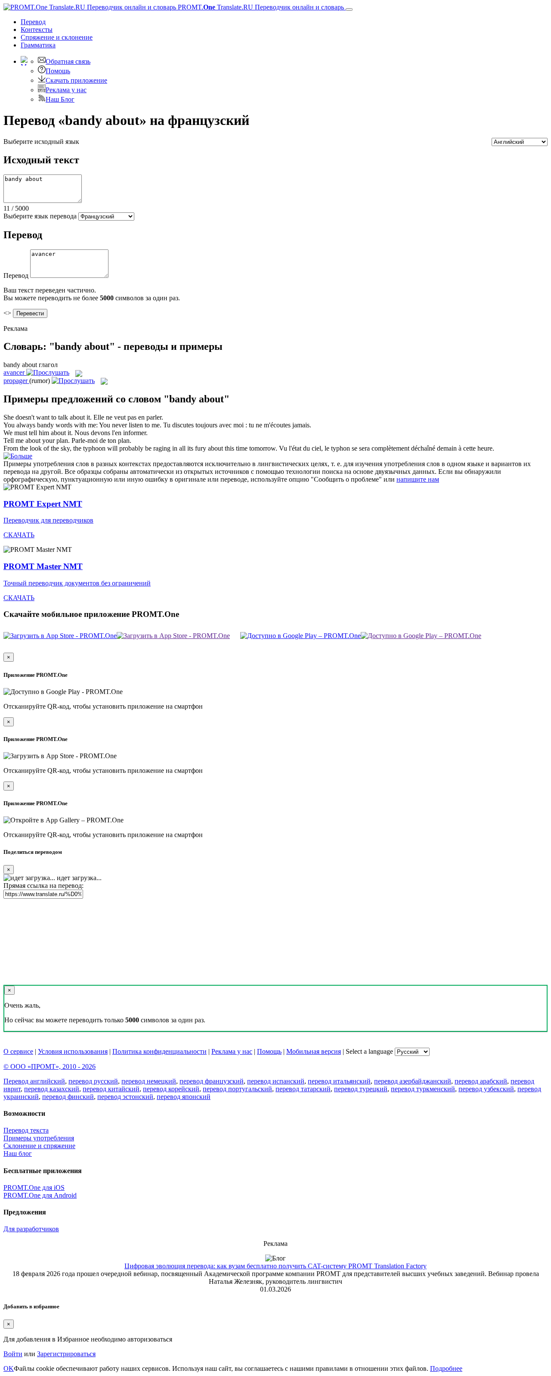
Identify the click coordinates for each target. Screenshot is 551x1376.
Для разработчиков (31, 1229)
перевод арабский (481, 1081)
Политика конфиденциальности (159, 1051)
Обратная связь (68, 61)
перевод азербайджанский (412, 1081)
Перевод (33, 21)
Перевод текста (26, 1130)
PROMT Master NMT (43, 566)
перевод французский (212, 1081)
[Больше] (17, 456)
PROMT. (260, 7)
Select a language (369, 1051)
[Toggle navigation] (349, 9)
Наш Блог (60, 99)
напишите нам (417, 479)
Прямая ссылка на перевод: (43, 885)
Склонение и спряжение (39, 1145)
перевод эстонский (125, 1096)
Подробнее (446, 1368)
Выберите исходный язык (41, 141)
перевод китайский (111, 1089)
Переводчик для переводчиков (48, 520)
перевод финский (68, 1096)
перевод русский (93, 1081)
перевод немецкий (148, 1081)
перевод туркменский (423, 1089)
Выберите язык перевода (40, 216)
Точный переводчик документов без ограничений (77, 583)
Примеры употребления (38, 1138)
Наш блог (17, 1153)
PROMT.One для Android (40, 1195)
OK (8, 1368)
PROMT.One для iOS (34, 1187)
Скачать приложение (76, 80)
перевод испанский (275, 1081)
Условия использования (73, 1051)
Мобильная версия (313, 1051)
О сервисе (18, 1051)
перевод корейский (171, 1089)
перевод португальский (237, 1089)
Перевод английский (34, 1081)
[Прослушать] (47, 372)
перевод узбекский (486, 1089)
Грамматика (38, 45)
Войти (12, 1353)
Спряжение (57, 37)
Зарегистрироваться (66, 1353)
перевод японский (183, 1096)
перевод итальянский (339, 1081)
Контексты (37, 29)
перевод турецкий (360, 1089)
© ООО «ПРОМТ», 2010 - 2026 (49, 1066)
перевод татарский (303, 1089)
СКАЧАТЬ (18, 535)
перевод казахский (51, 1089)
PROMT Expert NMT (42, 503)
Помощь (58, 71)
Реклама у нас (66, 89)
